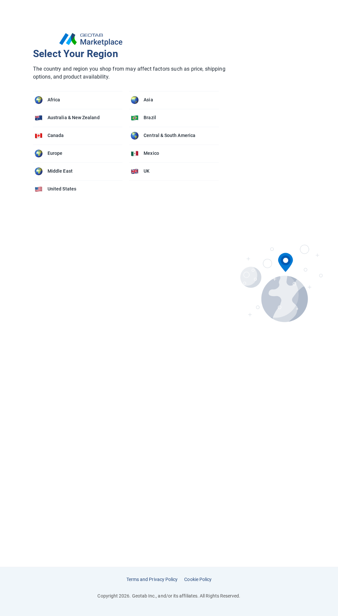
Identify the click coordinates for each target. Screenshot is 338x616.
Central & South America (169, 135)
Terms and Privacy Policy (152, 579)
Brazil (150, 117)
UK (147, 171)
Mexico (151, 153)
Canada (56, 135)
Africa (54, 99)
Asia (148, 99)
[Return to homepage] (129, 39)
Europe (55, 153)
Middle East (60, 171)
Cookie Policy (198, 579)
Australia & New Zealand (74, 117)
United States (62, 188)
